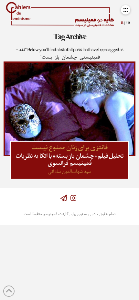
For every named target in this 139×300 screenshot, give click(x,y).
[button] (125, 9)
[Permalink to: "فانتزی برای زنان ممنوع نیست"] (70, 108)
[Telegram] (63, 198)
